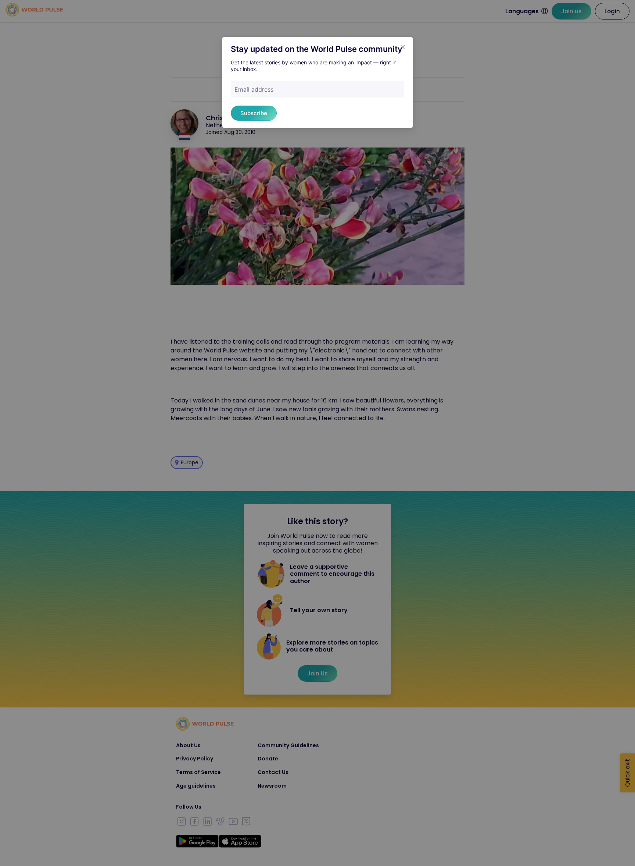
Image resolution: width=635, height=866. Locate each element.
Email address (253, 89)
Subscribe (253, 113)
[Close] (403, 47)
